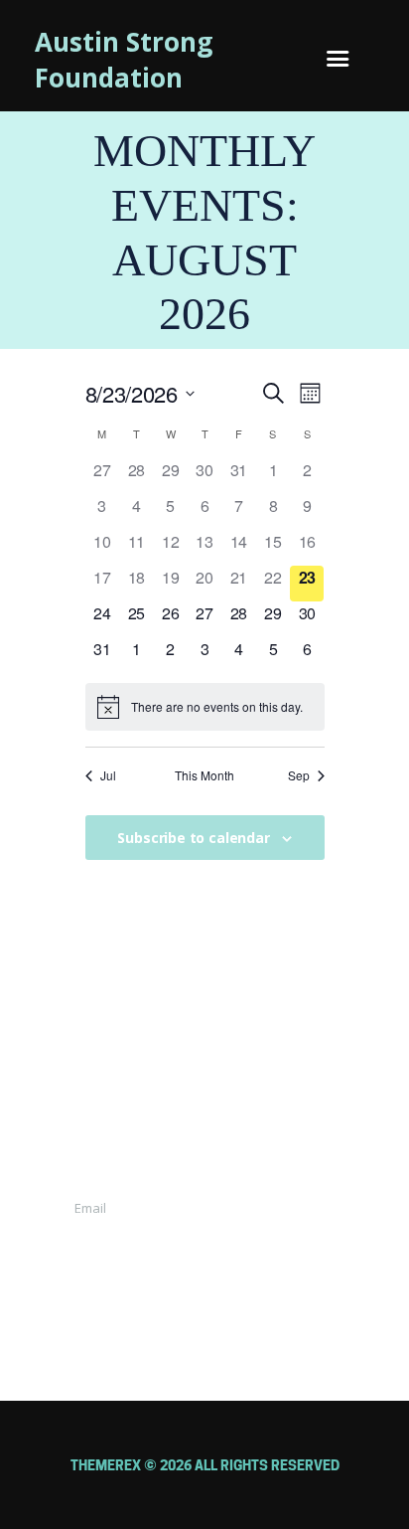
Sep (299, 775)
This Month (204, 775)
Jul (108, 775)
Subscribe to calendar (193, 837)
